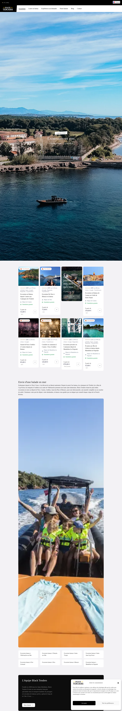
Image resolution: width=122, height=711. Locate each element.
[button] (118, 683)
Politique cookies (89, 707)
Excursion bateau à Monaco (71, 662)
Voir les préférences (108, 703)
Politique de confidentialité (100, 707)
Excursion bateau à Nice (48, 662)
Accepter (84, 703)
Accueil (8, 128)
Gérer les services (78, 698)
